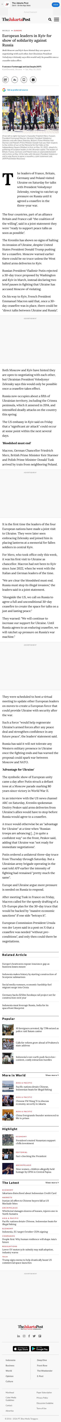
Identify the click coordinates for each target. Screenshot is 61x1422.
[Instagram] (24, 1336)
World (6, 30)
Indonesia (10, 1360)
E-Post (40, 1376)
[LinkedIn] (18, 1336)
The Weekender (44, 1370)
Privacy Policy (42, 1398)
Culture (9, 1381)
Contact (9, 1405)
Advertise (10, 1411)
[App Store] (21, 1348)
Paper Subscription (44, 1392)
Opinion (9, 1376)
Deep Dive (42, 1360)
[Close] (2, 4)
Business (10, 1365)
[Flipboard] (40, 1336)
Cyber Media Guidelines (11, 1398)
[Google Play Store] (40, 1349)
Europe (18, 30)
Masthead (10, 1392)
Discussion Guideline (45, 1403)
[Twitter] (34, 1336)
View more (52, 1075)
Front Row (42, 1365)
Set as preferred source (17, 90)
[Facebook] (29, 1336)
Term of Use (41, 1408)
